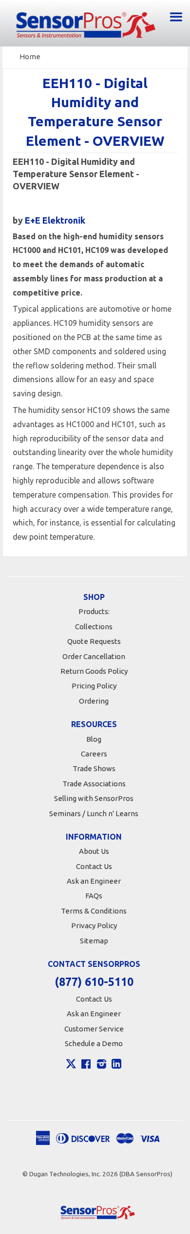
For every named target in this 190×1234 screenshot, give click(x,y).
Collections (94, 626)
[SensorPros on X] (71, 1066)
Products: (94, 611)
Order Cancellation (93, 656)
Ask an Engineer (94, 881)
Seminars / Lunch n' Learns (93, 813)
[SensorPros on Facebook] (86, 1065)
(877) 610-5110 (94, 982)
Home (29, 56)
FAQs (93, 895)
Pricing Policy (94, 686)
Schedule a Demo (94, 1043)
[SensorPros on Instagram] (101, 1065)
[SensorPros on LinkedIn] (116, 1065)
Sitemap (94, 941)
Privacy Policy (94, 925)
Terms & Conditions (94, 911)
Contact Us (94, 866)
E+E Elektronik (55, 220)
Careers (94, 754)
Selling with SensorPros (93, 798)
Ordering (94, 701)
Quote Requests (94, 641)
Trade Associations (94, 783)
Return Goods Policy (94, 671)
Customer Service (94, 1029)
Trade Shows (94, 768)
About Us (94, 851)
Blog (93, 739)
